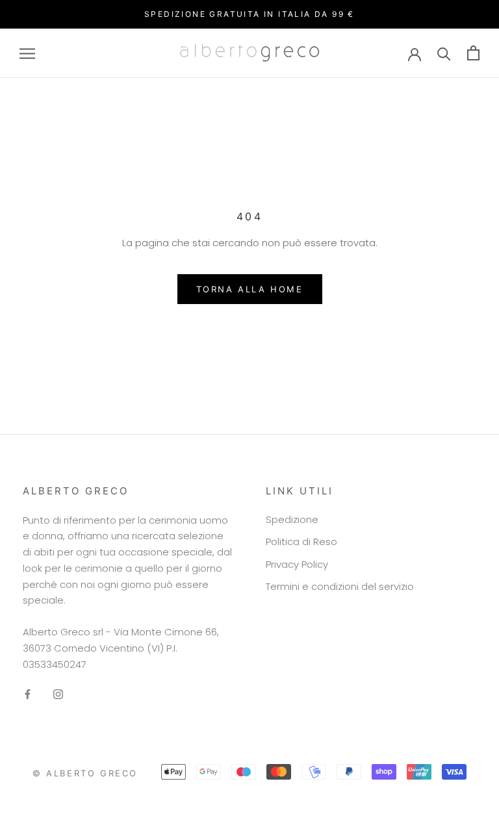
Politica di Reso (301, 541)
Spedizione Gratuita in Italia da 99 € (249, 14)
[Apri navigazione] (27, 52)
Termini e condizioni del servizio (340, 586)
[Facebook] (27, 693)
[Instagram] (58, 693)
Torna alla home (249, 289)
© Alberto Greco (85, 773)
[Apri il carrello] (473, 52)
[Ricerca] (444, 53)
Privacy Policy (297, 564)
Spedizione (292, 519)
